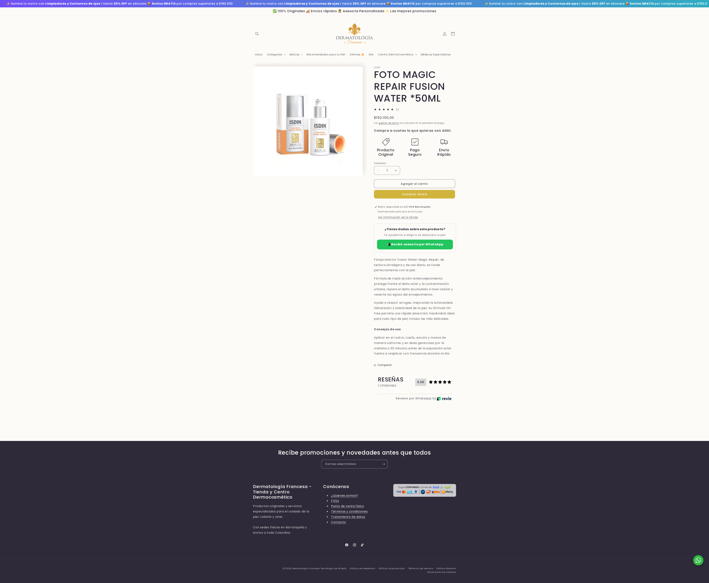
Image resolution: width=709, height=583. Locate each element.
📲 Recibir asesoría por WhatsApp (415, 244)
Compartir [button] (385, 365)
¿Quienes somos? (344, 495)
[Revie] (444, 398)
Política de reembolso (362, 568)
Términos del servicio (420, 568)
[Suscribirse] (383, 464)
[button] (257, 34)
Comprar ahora (414, 194)
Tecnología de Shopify (334, 568)
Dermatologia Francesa (306, 568)
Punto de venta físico (347, 506)
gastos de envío (389, 123)
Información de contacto (441, 572)
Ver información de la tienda (398, 217)
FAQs (335, 501)
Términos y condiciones (349, 511)
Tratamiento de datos (348, 517)
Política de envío (446, 568)
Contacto (338, 522)
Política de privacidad (392, 568)
